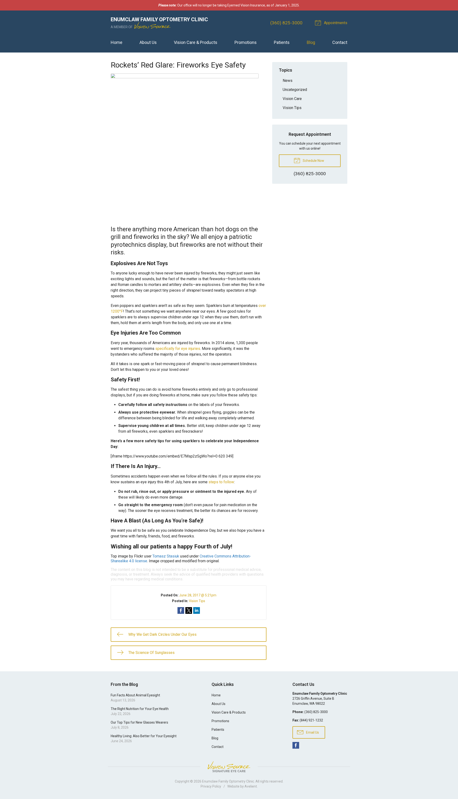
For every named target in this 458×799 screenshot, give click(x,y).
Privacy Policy (211, 786)
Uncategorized (295, 89)
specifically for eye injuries (177, 348)
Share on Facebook (180, 610)
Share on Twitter (188, 610)
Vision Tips (197, 601)
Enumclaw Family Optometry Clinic (228, 781)
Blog (311, 42)
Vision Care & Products (195, 42)
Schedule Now (313, 161)
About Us (148, 42)
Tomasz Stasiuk (165, 556)
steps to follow (221, 482)
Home (116, 42)
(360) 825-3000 (286, 23)
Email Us (312, 732)
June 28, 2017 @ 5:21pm (197, 595)
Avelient (251, 786)
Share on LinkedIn (196, 610)
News (287, 80)
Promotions (245, 42)
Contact (339, 42)
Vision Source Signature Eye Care (229, 766)
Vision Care (292, 98)
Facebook (295, 745)
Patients (282, 42)
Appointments (335, 23)
